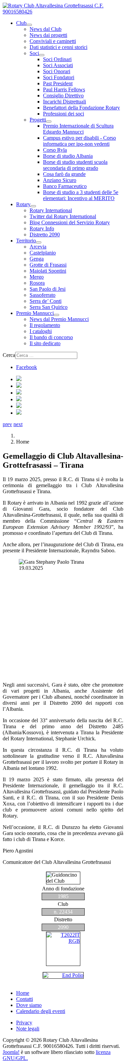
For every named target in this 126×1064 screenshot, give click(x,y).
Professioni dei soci (63, 114)
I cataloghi (41, 331)
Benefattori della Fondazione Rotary (81, 107)
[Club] (29, 25)
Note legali (27, 1028)
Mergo (37, 277)
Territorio (26, 240)
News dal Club (45, 29)
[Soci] (41, 55)
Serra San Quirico (49, 307)
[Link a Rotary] (63, 949)
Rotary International (51, 210)
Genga (37, 259)
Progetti (38, 120)
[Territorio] (38, 242)
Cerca (9, 355)
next (18, 424)
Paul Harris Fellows (64, 89)
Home (22, 993)
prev (7, 424)
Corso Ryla (55, 150)
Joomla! (11, 1052)
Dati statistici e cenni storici (58, 47)
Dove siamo (29, 1005)
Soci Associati (58, 65)
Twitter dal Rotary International (63, 216)
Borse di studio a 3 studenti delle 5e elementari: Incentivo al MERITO (80, 195)
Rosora (37, 283)
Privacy (24, 1022)
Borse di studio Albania (68, 156)
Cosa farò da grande (64, 174)
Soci (34, 53)
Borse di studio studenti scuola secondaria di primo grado (75, 165)
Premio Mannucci (35, 313)
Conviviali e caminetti (53, 41)
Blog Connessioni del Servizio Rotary (70, 222)
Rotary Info (42, 228)
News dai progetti (48, 35)
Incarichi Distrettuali (64, 101)
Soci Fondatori (58, 77)
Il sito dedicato (45, 343)
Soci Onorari (56, 71)
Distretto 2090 (45, 234)
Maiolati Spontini (48, 271)
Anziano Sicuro (59, 180)
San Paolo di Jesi (48, 289)
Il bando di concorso (51, 337)
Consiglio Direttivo (63, 95)
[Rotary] (33, 206)
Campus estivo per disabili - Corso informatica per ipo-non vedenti (79, 141)
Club (21, 23)
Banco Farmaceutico (65, 186)
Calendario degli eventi (40, 1011)
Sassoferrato (42, 295)
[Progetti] (48, 122)
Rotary (23, 204)
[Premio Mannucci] (56, 315)
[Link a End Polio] (63, 975)
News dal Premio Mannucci (59, 319)
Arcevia (38, 246)
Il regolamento (45, 325)
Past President (58, 83)
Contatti (24, 999)
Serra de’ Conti (45, 301)
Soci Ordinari (57, 59)
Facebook (26, 367)
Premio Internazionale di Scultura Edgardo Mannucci (78, 129)
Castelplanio (43, 253)
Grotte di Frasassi (48, 265)
